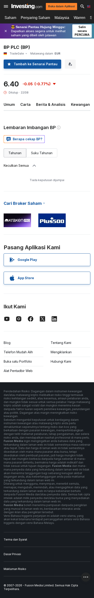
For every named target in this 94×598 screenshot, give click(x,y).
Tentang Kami (61, 343)
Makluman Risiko (15, 569)
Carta (25, 104)
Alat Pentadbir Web (18, 371)
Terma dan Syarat (15, 539)
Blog (7, 343)
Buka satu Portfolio (18, 361)
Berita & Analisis (50, 104)
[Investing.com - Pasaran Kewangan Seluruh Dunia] (26, 6)
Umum (9, 104)
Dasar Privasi (12, 554)
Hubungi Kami (61, 361)
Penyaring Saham (35, 18)
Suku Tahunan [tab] (41, 153)
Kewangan (80, 104)
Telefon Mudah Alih (18, 352)
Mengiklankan (61, 352)
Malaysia (62, 18)
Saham (10, 18)
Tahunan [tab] (14, 153)
